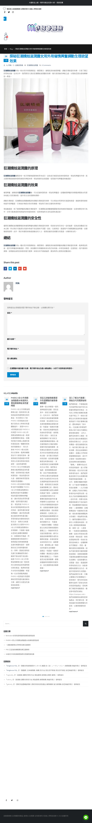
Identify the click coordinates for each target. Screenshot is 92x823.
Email (24, 268)
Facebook (5, 268)
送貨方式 (7, 821)
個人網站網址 (12, 358)
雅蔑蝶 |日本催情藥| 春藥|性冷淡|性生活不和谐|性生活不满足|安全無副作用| (48, 774)
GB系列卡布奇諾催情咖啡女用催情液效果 (20, 757)
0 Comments (46, 65)
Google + (20, 268)
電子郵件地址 (13, 349)
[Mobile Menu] (5, 19)
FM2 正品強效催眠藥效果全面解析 (17, 753)
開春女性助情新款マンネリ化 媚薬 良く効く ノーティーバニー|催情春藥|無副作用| (50, 769)
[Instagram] (13, 12)
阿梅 (10, 65)
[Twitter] (9, 12)
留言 (9, 313)
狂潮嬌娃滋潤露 (32, 65)
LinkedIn (15, 268)
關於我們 (7, 809)
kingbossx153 (12, 769)
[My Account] (6, 34)
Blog (11, 49)
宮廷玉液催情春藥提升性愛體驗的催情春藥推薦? (19, 400)
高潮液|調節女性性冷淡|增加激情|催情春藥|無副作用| (35, 783)
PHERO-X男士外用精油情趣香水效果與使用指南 (22, 744)
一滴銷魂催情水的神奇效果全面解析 (18, 748)
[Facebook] (4, 12)
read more (15, 571)
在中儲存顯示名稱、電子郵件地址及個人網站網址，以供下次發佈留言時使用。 (42, 368)
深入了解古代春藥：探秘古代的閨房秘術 (48, 399)
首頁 (5, 49)
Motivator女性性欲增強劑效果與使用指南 (20, 739)
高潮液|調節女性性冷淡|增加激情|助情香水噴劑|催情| (36, 778)
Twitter (10, 268)
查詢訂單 (7, 817)
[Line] (86, 817)
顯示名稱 (11, 339)
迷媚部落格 (19, 65)
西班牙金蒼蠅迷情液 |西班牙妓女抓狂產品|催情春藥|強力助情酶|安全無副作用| (44, 788)
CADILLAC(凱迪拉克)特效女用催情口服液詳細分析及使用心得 (77, 400)
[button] (43, 720)
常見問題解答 (8, 813)
